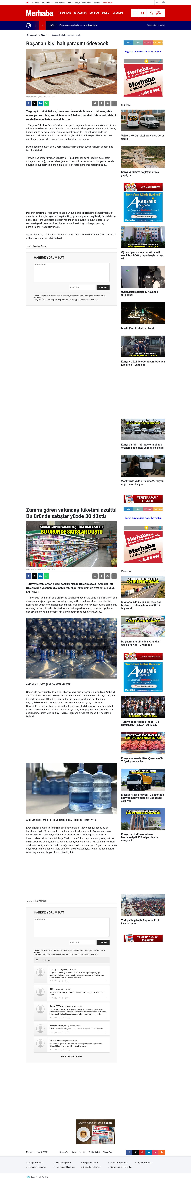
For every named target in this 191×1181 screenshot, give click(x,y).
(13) (62, 1017)
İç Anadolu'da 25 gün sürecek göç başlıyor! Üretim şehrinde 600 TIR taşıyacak (94, 25)
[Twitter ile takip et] (135, 1152)
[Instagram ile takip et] (155, 1152)
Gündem (94, 13)
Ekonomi (118, 13)
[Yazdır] (95, 103)
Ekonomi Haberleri (118, 1162)
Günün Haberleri (59, 3)
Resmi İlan (65, 13)
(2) (68, 1032)
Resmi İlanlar (107, 3)
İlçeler (105, 13)
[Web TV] (157, 2)
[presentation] (35, 25)
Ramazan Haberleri (37, 1167)
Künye (73, 1152)
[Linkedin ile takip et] (148, 1152)
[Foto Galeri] (163, 2)
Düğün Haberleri (90, 1162)
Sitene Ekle (107, 1152)
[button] (101, 103)
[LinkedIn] (40, 103)
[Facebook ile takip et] (129, 1152)
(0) (68, 981)
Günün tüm (156, 25)
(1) (68, 998)
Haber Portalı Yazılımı (39, 1177)
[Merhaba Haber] (40, 13)
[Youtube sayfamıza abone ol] (142, 1152)
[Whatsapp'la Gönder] (46, 103)
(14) (62, 1050)
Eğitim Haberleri (145, 1162)
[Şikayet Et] (106, 980)
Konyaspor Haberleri (65, 1167)
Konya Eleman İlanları (83, 3)
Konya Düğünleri (63, 1162)
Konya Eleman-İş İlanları (121, 1167)
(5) (62, 1032)
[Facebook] (28, 103)
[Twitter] (34, 103)
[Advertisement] (71, 189)
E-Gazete (35, 3)
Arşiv (70, 3)
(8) (62, 998)
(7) (62, 981)
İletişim (82, 1152)
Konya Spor (80, 13)
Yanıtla (54, 981)
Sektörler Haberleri (91, 1167)
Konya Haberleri (36, 1162)
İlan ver (97, 3)
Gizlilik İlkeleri (94, 1152)
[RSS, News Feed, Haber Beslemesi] (161, 1152)
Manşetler (46, 3)
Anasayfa (33, 35)
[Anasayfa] (27, 3)
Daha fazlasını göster (71, 1056)
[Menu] (135, 13)
